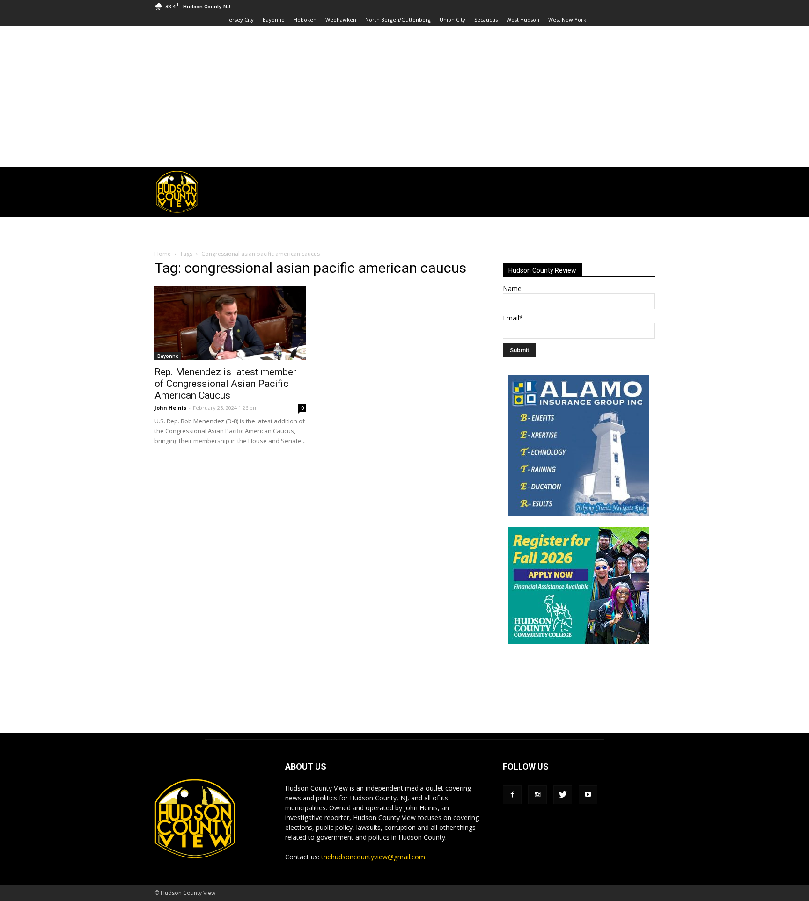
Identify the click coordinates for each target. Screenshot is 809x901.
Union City (452, 19)
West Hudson (523, 19)
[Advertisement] (404, 96)
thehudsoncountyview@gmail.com (373, 856)
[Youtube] (588, 794)
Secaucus (486, 19)
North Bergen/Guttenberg (398, 19)
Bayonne (274, 19)
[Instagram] (537, 794)
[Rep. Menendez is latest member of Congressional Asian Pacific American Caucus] (230, 323)
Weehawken (340, 19)
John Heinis (170, 407)
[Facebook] (512, 794)
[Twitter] (562, 794)
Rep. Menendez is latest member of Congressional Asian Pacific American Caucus (225, 383)
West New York (567, 19)
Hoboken (305, 19)
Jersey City (241, 19)
